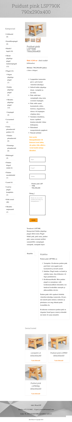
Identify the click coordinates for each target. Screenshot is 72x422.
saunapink (30, 244)
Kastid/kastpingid (11, 41)
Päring (32, 193)
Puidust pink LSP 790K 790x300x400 (37, 186)
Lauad (8, 182)
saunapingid (40, 242)
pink (32, 236)
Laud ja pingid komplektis (9, 189)
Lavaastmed (10, 119)
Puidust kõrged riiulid (8, 165)
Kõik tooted (35, 234)
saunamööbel (31, 242)
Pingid (42, 234)
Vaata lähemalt (35, 360)
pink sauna (38, 236)
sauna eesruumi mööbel (37, 239)
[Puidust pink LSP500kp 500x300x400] (35, 366)
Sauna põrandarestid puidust (10, 129)
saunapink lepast (39, 244)
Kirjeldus (30, 253)
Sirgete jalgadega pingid (10, 77)
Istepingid (10, 112)
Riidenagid (9, 155)
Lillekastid (9, 34)
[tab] (30, 253)
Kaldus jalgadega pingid (10, 89)
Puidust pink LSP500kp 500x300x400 (35, 386)
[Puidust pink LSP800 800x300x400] (58, 335)
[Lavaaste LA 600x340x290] (35, 335)
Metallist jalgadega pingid (10, 102)
